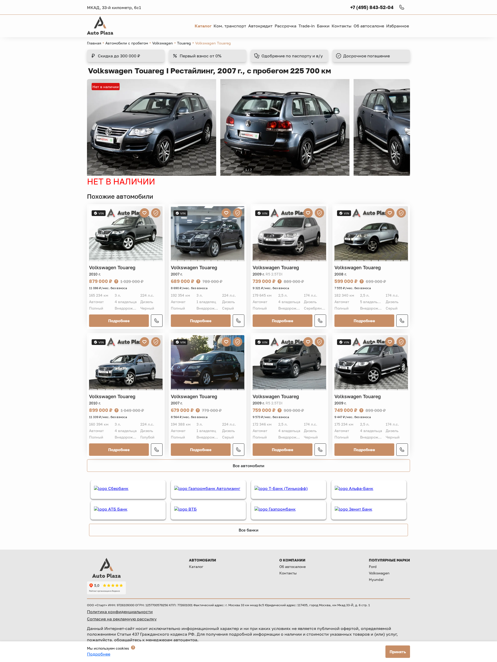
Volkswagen (162, 43)
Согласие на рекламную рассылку (122, 618)
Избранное (397, 25)
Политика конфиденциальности (120, 611)
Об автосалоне (292, 566)
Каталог (196, 566)
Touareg (184, 43)
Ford (373, 566)
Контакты (288, 573)
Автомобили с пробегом (126, 43)
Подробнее (119, 320)
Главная (94, 43)
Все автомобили (248, 465)
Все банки (248, 530)
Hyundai (376, 579)
